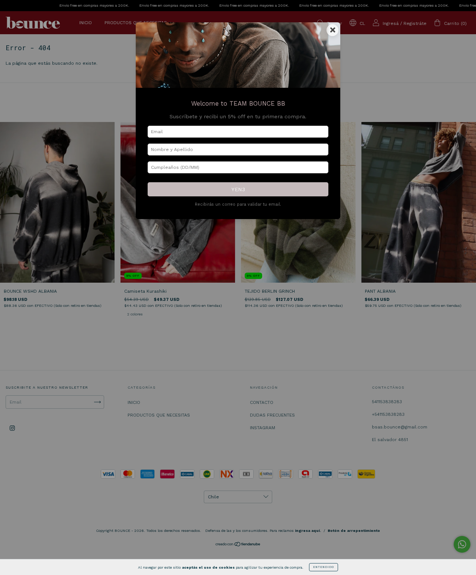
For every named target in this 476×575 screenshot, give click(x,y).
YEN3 (238, 189)
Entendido (323, 567)
